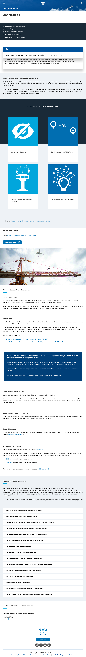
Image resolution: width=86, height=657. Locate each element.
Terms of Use (46, 655)
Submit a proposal (10, 242)
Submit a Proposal (10, 29)
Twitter (37, 645)
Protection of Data (35, 655)
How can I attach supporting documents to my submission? (25, 540)
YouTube (45, 645)
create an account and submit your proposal (21, 235)
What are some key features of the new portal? (21, 516)
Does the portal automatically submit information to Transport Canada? (29, 522)
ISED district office (44, 469)
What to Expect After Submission (14, 31)
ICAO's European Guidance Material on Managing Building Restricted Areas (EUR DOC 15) (34, 342)
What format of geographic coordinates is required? (23, 571)
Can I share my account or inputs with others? (20, 552)
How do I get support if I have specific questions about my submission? (29, 595)
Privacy (25, 655)
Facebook (41, 645)
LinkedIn (49, 645)
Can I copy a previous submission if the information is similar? (26, 528)
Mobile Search (81, 3)
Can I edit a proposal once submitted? (18, 546)
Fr (78, 3)
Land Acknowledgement (59, 655)
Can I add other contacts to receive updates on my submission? (26, 534)
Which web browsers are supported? (17, 583)
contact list (39, 449)
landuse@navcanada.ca (15, 434)
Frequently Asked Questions (13, 34)
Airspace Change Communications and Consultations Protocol (30, 221)
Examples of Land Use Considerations (15, 26)
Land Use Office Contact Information (15, 37)
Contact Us (72, 655)
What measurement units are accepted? (19, 577)
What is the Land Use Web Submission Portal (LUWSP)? (23, 510)
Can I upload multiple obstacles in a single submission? (23, 558)
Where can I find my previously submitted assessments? (24, 589)
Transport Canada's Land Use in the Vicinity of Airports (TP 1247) (27, 339)
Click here (9, 459)
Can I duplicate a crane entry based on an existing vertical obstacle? (28, 564)
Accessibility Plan (15, 655)
